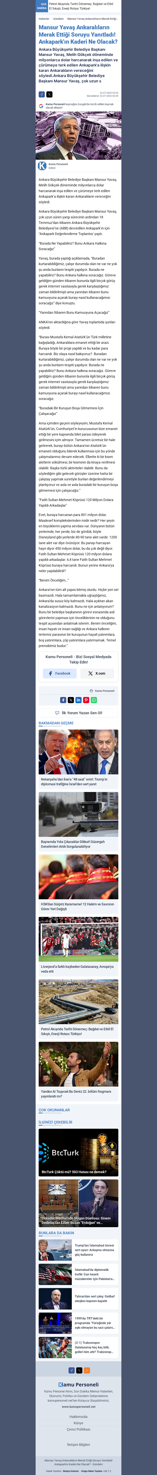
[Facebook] (72, 1370)
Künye (78, 1423)
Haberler (44, 18)
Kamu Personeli (58, 166)
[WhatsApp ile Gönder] (94, 700)
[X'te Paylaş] (49, 94)
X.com (100, 673)
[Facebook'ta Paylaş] (42, 94)
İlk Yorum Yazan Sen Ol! (82, 713)
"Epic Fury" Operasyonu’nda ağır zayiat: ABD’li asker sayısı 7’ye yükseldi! (111, 6)
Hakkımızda (78, 1417)
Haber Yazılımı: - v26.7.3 (78, 1471)
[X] (79, 1370)
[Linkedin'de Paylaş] (78, 700)
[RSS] (87, 1370)
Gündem (58, 18)
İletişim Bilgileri (78, 1445)
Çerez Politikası (78, 1429)
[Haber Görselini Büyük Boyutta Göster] (78, 135)
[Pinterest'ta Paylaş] (86, 700)
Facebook (62, 673)
